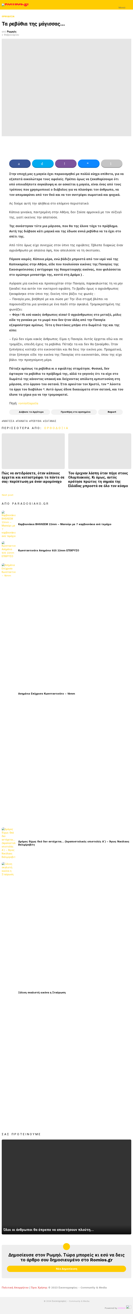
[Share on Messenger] (88, 164)
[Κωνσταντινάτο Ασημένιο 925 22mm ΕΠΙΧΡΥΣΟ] (9, 550)
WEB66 (121, 1308)
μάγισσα (8, 421)
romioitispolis (28, 403)
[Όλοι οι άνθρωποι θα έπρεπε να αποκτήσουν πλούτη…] (66, 1187)
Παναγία (22, 421)
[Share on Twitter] (43, 164)
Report (112, 412)
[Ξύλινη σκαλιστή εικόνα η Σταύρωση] (9, 992)
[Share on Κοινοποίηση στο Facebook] (20, 164)
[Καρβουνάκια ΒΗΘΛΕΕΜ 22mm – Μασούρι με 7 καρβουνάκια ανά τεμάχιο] (9, 524)
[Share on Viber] (66, 164)
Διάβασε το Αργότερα (31, 412)
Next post (7, 494)
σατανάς (50, 421)
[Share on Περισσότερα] (111, 164)
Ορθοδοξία (56, 428)
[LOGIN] (129, 4)
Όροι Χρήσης (39, 1287)
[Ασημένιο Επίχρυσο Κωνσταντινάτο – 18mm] (9, 693)
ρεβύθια (36, 421)
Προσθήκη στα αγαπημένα (75, 412)
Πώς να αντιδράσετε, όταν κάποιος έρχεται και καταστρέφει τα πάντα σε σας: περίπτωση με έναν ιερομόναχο (33, 477)
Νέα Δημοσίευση (66, 1268)
